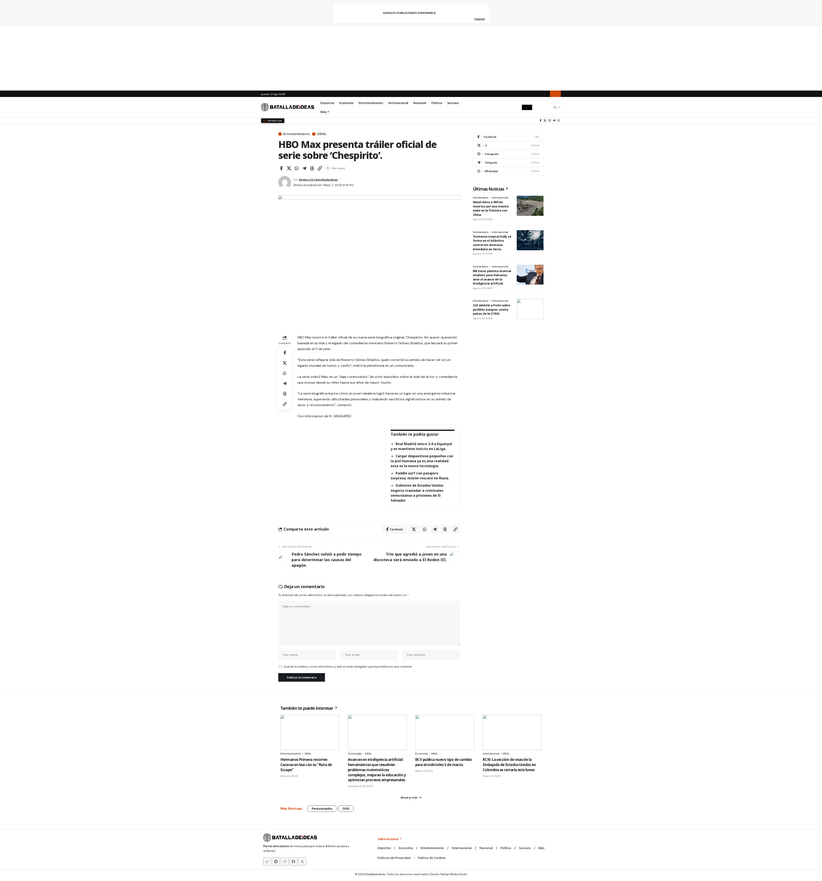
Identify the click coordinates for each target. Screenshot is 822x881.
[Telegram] (554, 120)
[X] (508, 145)
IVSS (345, 808)
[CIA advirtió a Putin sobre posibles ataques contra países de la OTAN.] (530, 309)
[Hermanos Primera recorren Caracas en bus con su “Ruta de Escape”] (309, 732)
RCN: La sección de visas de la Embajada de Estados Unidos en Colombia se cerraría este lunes (509, 764)
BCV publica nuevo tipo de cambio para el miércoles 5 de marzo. (443, 762)
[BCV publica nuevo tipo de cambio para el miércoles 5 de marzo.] (444, 732)
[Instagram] (549, 120)
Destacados (480, 197)
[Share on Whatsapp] (297, 168)
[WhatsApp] (558, 120)
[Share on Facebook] (281, 168)
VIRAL (321, 134)
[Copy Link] (320, 168)
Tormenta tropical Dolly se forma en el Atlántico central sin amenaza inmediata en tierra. (492, 242)
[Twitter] (544, 120)
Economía (421, 753)
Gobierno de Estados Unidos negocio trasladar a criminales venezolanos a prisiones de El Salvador (417, 492)
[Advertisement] (411, 58)
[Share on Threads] (312, 168)
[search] (547, 107)
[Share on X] (289, 168)
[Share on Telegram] (304, 168)
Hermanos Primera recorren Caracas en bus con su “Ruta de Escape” (306, 764)
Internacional (500, 197)
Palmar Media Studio (453, 874)
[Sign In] (538, 107)
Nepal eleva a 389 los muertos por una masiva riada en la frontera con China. (490, 208)
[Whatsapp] (267, 861)
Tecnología (355, 753)
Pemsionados (322, 808)
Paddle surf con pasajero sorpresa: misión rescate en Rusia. (420, 475)
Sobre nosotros (388, 839)
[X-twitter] (302, 861)
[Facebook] (540, 120)
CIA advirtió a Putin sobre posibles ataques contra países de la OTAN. (491, 309)
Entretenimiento (296, 134)
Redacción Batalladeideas (318, 180)
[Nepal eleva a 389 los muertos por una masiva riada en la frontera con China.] (530, 206)
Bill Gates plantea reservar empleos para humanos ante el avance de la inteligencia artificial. (492, 277)
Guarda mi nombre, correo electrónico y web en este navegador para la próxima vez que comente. (348, 666)
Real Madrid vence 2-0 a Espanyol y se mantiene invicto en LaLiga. (421, 446)
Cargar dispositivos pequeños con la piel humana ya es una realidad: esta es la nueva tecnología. (422, 461)
